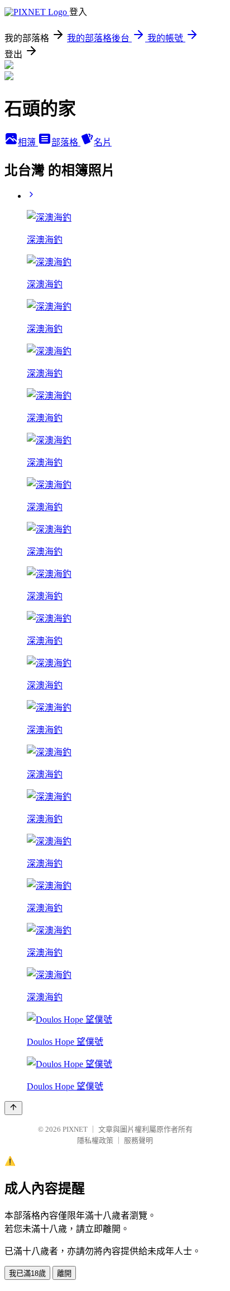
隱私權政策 (95, 1140)
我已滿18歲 (27, 1273)
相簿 (28, 142)
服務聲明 (138, 1140)
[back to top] (13, 1108)
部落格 (65, 142)
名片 (103, 142)
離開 (64, 1273)
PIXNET (75, 1129)
